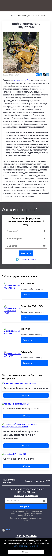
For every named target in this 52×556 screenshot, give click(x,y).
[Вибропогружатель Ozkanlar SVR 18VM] (11, 312)
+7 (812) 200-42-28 (26, 536)
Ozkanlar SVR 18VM (32, 306)
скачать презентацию (26, 495)
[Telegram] (47, 74)
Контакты (39, 481)
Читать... (26, 395)
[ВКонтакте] (37, 74)
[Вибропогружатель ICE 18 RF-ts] (11, 289)
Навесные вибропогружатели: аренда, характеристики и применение (21, 435)
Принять (26, 552)
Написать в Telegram (28, 259)
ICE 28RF (26, 329)
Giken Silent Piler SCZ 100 (18, 458)
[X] (44, 74)
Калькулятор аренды (9, 481)
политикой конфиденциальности (26, 546)
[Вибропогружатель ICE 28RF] (11, 334)
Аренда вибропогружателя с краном (25, 388)
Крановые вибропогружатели (21, 408)
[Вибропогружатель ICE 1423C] (11, 357)
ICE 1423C (27, 351)
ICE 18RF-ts (27, 283)
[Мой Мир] (40, 74)
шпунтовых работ (22, 80)
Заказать (27, 295)
